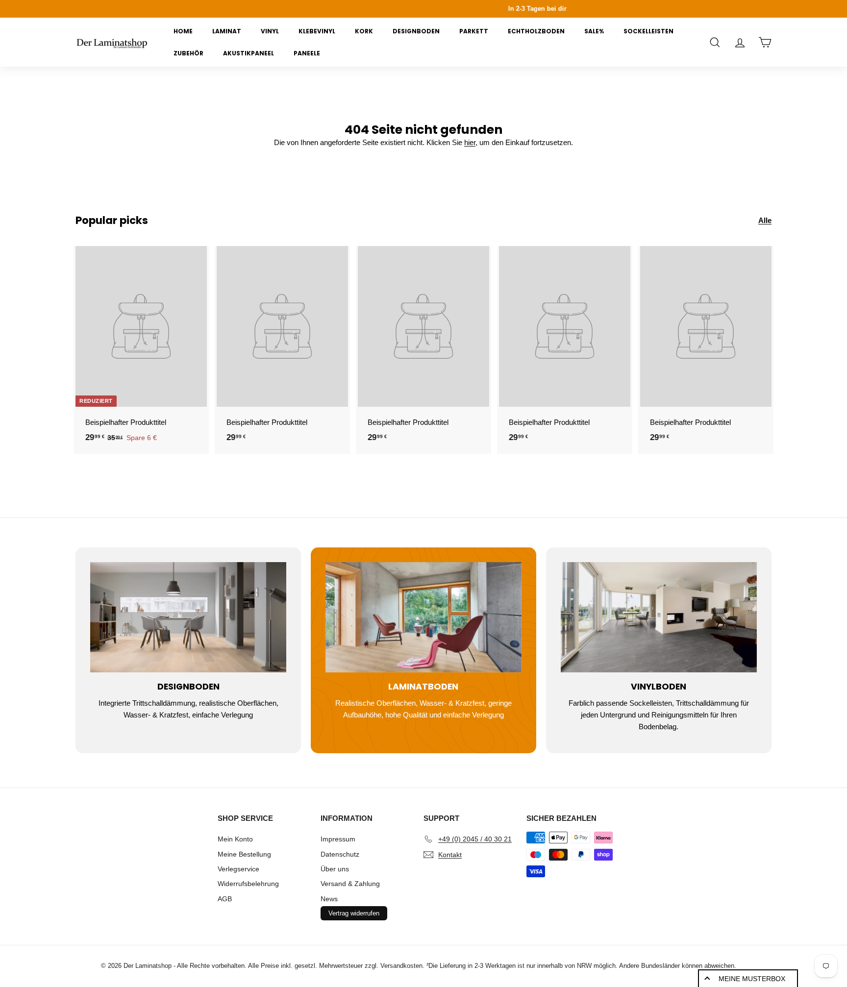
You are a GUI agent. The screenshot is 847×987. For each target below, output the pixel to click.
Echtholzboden (536, 31)
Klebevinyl (317, 31)
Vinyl (270, 31)
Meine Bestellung (244, 854)
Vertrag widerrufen (353, 913)
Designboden (416, 31)
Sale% (594, 31)
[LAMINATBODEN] (423, 617)
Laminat (226, 31)
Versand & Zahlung (350, 884)
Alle (765, 220)
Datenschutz (340, 854)
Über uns (335, 869)
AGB (225, 899)
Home (183, 31)
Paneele (307, 53)
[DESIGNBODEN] (188, 617)
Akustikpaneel (248, 53)
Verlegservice (238, 869)
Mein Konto (235, 839)
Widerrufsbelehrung (248, 884)
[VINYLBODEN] (659, 617)
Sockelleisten (648, 31)
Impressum (338, 839)
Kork (364, 31)
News (329, 899)
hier (469, 142)
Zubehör (188, 53)
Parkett (473, 31)
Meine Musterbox (752, 979)
